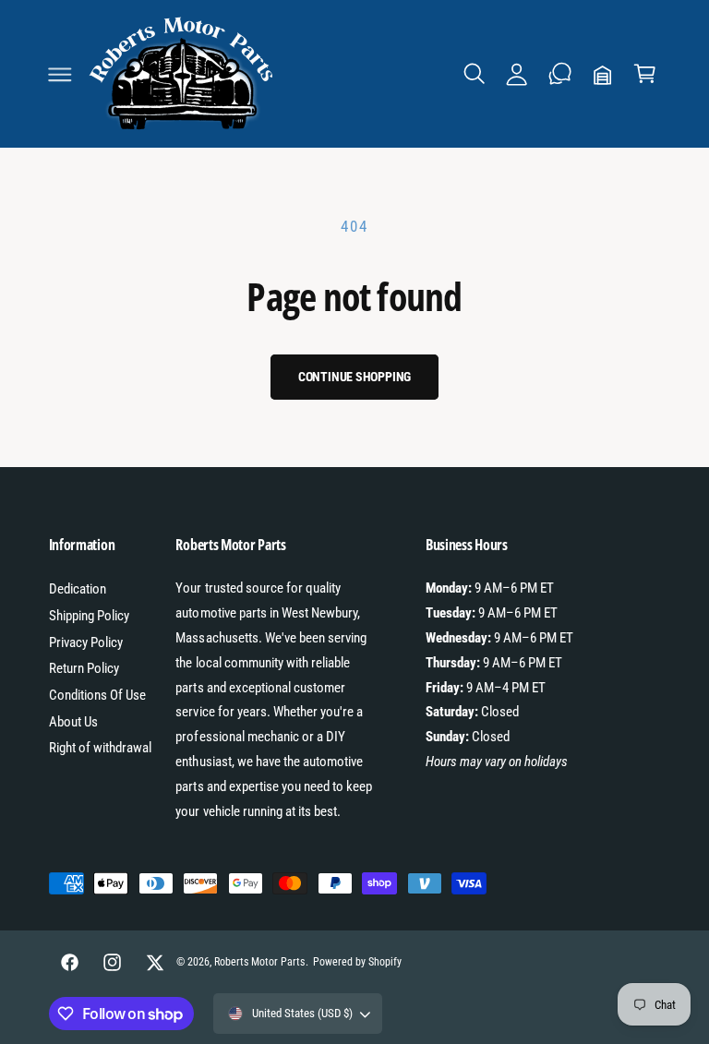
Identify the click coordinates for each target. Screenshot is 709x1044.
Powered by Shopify (357, 961)
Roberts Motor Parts (259, 961)
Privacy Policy (86, 642)
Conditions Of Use (97, 695)
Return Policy (84, 668)
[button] (60, 74)
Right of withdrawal (100, 747)
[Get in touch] (559, 74)
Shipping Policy (89, 615)
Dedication (77, 589)
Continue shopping (355, 376)
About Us (73, 722)
